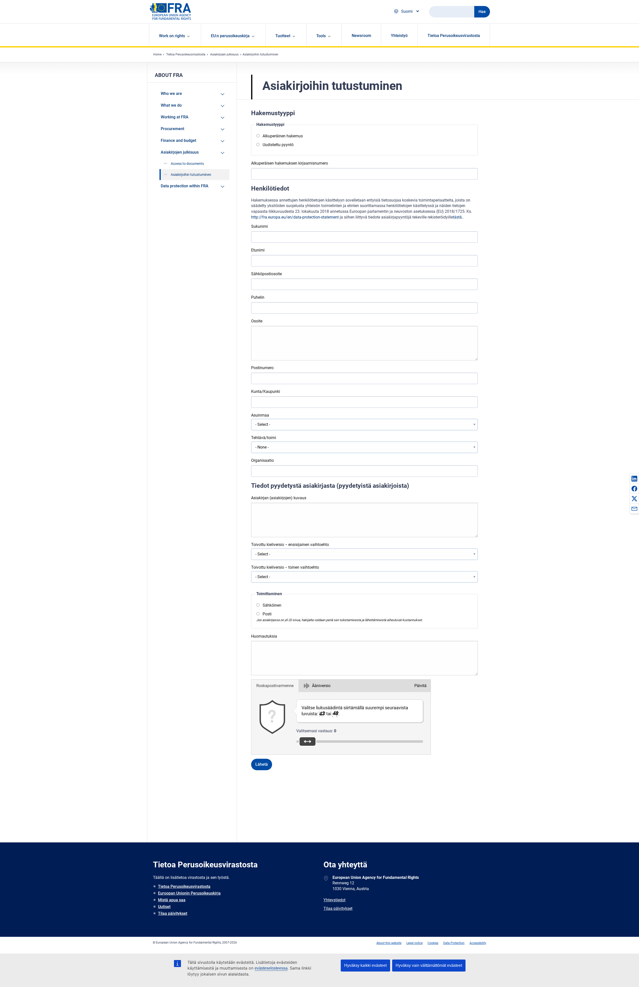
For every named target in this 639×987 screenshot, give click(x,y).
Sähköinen (272, 605)
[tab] (275, 686)
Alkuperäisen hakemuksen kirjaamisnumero (289, 163)
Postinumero (262, 367)
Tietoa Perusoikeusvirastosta (454, 35)
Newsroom (361, 35)
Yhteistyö (399, 35)
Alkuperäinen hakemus (283, 136)
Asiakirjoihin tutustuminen (260, 54)
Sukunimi (259, 226)
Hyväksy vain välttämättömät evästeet (429, 965)
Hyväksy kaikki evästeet (365, 965)
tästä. (458, 217)
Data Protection (454, 943)
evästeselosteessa (271, 968)
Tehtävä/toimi (263, 437)
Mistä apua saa (171, 900)
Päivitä (420, 685)
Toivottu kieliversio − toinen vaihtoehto (285, 567)
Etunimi (258, 250)
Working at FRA (174, 117)
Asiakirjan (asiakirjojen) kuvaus (278, 497)
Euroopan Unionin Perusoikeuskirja (189, 893)
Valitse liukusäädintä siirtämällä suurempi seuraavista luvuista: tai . (355, 710)
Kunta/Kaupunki (265, 391)
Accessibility (478, 943)
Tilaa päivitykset (172, 913)
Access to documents (187, 164)
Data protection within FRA (184, 186)
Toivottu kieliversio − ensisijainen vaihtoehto (290, 544)
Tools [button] (321, 35)
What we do (171, 105)
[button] (634, 479)
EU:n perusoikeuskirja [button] (230, 35)
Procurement (172, 128)
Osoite (256, 321)
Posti (267, 614)
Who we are (171, 93)
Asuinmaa (260, 415)
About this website (388, 943)
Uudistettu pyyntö (278, 144)
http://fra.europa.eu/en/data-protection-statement (295, 217)
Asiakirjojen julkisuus (224, 54)
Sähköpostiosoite (266, 273)
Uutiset (164, 906)
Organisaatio (262, 460)
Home (157, 54)
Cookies (433, 943)
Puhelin (257, 297)
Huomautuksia (264, 636)
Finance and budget (178, 140)
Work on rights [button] (172, 35)
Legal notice (414, 943)
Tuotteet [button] (282, 35)
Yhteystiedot (334, 900)
